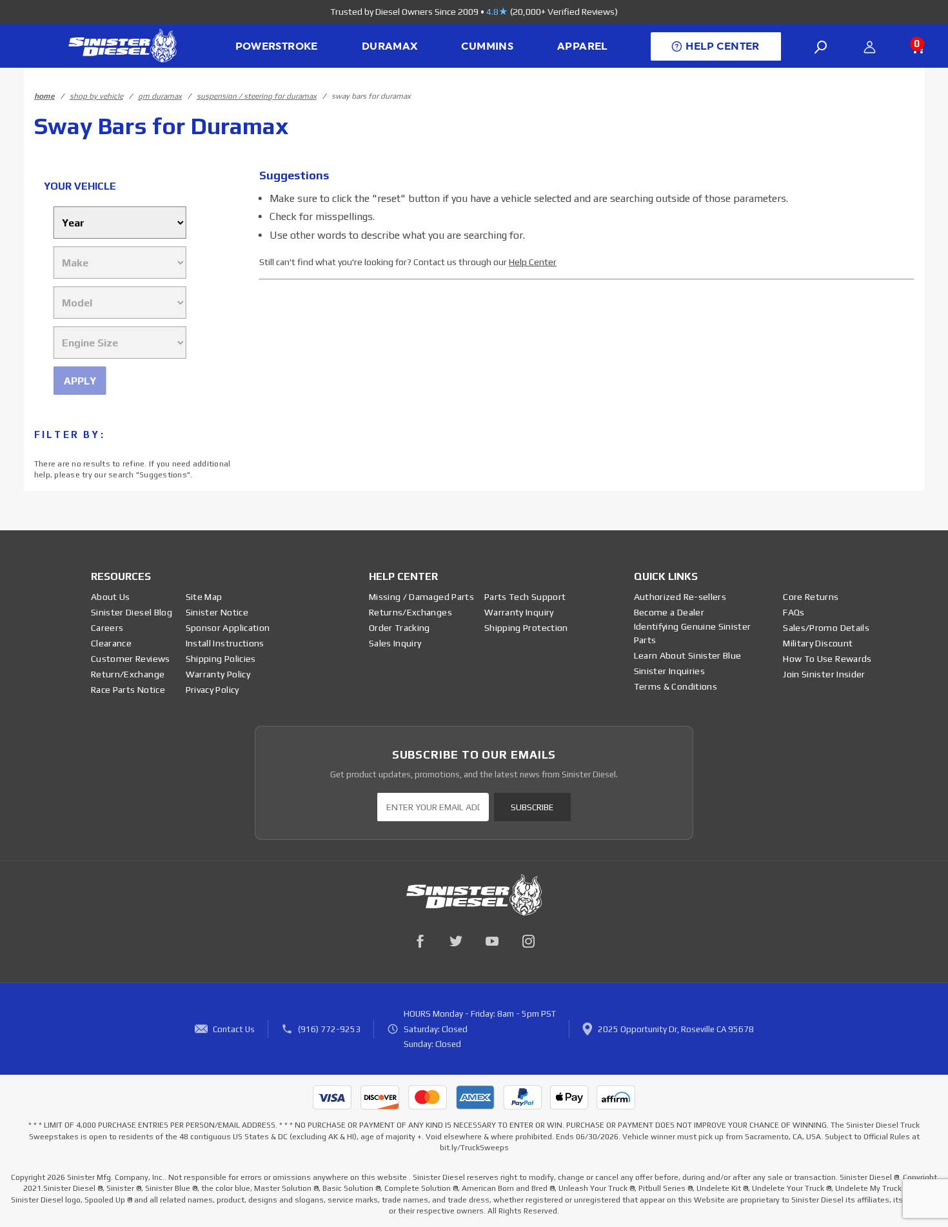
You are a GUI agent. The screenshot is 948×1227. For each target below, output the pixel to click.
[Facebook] (420, 941)
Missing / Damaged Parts (421, 597)
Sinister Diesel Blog (131, 612)
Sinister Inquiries (669, 671)
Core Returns (810, 597)
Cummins (487, 46)
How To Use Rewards (827, 658)
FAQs (793, 612)
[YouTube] (492, 941)
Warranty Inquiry (519, 612)
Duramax (390, 46)
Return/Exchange (127, 674)
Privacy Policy (212, 689)
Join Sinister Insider (824, 674)
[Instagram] (528, 941)
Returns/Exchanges (410, 612)
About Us (110, 597)
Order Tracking (399, 628)
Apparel (582, 46)
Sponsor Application (228, 628)
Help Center (533, 262)
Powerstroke (276, 46)
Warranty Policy (218, 674)
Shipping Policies (221, 658)
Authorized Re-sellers (680, 597)
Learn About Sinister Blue (688, 655)
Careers (107, 628)
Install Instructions (225, 643)
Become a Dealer (669, 612)
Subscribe (532, 807)
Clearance (111, 643)
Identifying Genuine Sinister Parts (692, 633)
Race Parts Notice (128, 689)
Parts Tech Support (525, 597)
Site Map (204, 597)
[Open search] (821, 47)
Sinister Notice (217, 612)
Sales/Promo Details (826, 628)
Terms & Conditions (675, 686)
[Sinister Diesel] (122, 45)
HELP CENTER (722, 46)
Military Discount (818, 643)
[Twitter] (456, 941)
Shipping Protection (526, 628)
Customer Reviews (130, 658)
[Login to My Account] (870, 47)
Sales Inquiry (395, 643)
